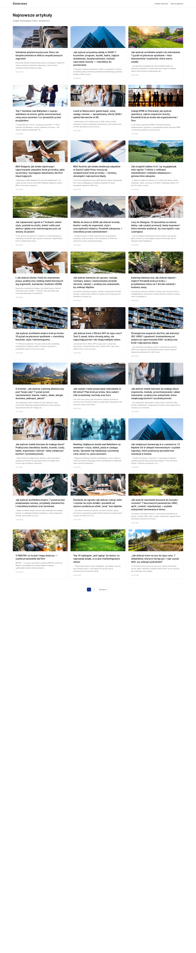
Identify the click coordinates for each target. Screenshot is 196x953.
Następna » (103, 589)
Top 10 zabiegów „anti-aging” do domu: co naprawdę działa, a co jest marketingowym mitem (96, 558)
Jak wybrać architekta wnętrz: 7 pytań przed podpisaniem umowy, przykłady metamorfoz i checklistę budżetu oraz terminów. (40, 503)
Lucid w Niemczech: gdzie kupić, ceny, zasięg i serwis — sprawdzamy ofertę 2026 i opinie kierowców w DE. (97, 114)
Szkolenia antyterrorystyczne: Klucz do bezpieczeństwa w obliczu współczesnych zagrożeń (39, 55)
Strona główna (177, 3)
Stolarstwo (20, 3)
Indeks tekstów (161, 3)
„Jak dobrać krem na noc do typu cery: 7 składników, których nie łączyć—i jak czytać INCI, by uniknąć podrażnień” (155, 558)
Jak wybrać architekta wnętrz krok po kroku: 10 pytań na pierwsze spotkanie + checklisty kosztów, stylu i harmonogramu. (40, 336)
